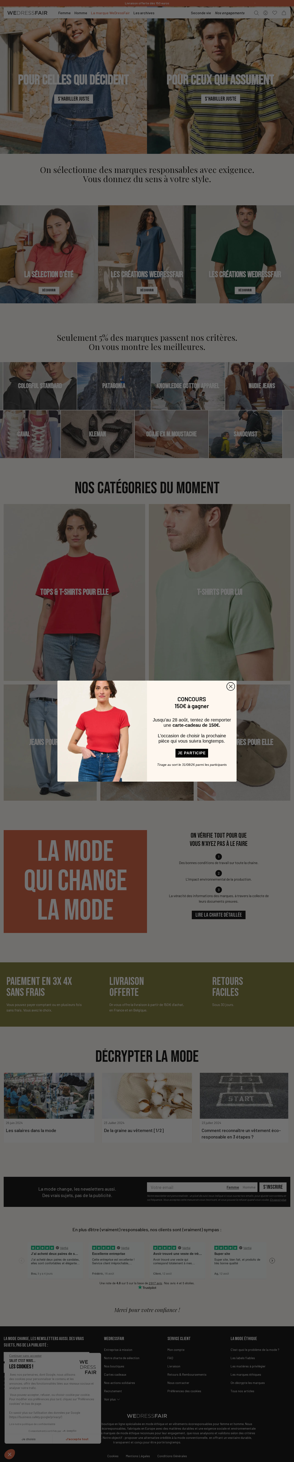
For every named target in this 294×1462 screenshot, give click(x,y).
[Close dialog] (231, 686)
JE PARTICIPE (192, 753)
